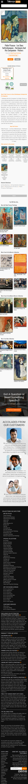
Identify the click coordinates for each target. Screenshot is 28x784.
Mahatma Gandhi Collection (10, 553)
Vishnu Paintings (7, 546)
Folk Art (5, 526)
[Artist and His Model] (6, 239)
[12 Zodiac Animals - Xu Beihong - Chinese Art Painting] (6, 261)
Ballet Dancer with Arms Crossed (5, 334)
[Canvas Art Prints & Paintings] (20, 662)
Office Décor (6, 606)
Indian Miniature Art (8, 523)
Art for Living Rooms (8, 589)
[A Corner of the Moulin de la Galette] (6, 361)
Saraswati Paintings (8, 551)
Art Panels (5, 540)
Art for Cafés (6, 600)
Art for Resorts (7, 598)
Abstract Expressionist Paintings (11, 535)
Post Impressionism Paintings (10, 531)
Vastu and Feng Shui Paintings (10, 584)
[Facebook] (21, 771)
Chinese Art (6, 560)
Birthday (16, 327)
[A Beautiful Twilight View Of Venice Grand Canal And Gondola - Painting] (6, 345)
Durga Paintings (7, 581)
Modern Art (6, 525)
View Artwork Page (13, 55)
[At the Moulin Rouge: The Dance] (20, 302)
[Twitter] (19, 771)
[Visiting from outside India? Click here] (20, 615)
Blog (2, 777)
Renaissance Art (7, 532)
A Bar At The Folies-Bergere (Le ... (6, 291)
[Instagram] (24, 771)
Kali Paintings (6, 582)
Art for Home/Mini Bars (9, 595)
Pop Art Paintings (7, 529)
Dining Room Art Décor (11, 186)
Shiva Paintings (7, 545)
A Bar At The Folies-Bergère (20, 289)
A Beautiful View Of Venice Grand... (20, 350)
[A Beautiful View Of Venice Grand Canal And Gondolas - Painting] (20, 344)
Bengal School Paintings (9, 557)
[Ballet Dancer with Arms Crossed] (6, 324)
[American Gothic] (6, 305)
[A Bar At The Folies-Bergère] (20, 283)
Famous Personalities (8, 578)
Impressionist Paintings (9, 518)
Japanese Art (6, 556)
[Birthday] (20, 321)
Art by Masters (5, 185)
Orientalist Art (6, 528)
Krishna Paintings (7, 542)
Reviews (3, 761)
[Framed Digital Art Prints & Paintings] (25, 677)
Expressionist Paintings (9, 517)
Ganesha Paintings (7, 548)
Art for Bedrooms (7, 590)
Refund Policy (4, 763)
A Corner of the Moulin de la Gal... (6, 370)
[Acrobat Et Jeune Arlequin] (20, 216)
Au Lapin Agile (17, 248)
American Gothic (3, 314)
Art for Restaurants (8, 596)
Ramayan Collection (8, 573)
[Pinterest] (26, 771)
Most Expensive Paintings (9, 568)
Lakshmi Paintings (7, 550)
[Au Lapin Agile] (20, 240)
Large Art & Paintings (8, 576)
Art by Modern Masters (17, 185)
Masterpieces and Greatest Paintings (12, 567)
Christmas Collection (8, 571)
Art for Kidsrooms (7, 593)
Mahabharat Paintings (8, 565)
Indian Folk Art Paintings (9, 570)
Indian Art (5, 521)
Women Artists (7, 564)
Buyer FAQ (3, 760)
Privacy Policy (4, 769)
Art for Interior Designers (9, 609)
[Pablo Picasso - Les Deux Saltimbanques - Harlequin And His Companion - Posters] (14, 26)
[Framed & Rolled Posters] (17, 650)
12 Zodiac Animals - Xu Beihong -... (5, 269)
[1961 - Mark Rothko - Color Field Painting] (20, 263)
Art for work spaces (8, 601)
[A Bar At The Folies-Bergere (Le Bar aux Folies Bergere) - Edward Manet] (6, 283)
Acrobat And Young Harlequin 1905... (4, 231)
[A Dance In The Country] (20, 367)
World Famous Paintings (9, 562)
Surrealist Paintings (8, 534)
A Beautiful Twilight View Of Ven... (6, 350)
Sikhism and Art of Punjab (9, 579)
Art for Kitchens (7, 592)
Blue (2, 186)
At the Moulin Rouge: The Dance (19, 309)
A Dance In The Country (19, 381)
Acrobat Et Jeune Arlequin (19, 225)
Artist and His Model (4, 245)
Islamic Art (6, 520)
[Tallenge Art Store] (14, 2)
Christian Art (6, 559)
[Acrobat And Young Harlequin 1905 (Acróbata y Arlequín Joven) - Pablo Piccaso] (6, 218)
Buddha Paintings (7, 543)
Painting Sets (6, 574)
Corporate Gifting (7, 607)
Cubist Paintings (7, 515)
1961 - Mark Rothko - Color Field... (20, 275)
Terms (2, 764)
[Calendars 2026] (11, 635)
